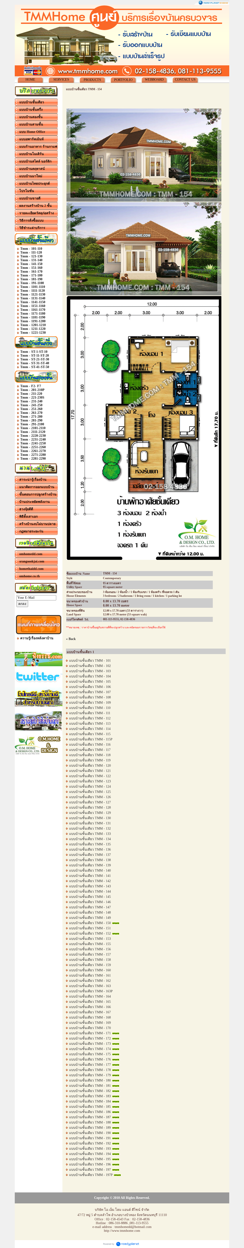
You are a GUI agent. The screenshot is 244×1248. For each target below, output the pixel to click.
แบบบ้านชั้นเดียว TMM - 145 (90, 897)
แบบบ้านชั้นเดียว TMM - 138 (90, 860)
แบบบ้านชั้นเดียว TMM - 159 (90, 965)
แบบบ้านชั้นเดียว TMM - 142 (90, 881)
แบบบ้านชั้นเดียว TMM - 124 (90, 786)
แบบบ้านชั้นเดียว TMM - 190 (90, 1133)
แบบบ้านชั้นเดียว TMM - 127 (90, 802)
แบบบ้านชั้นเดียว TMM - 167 (90, 1012)
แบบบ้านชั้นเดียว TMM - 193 (90, 1148)
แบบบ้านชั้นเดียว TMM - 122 (90, 776)
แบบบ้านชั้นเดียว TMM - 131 (90, 823)
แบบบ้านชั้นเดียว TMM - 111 (89, 713)
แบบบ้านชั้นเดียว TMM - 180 (90, 1080)
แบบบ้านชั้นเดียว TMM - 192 (90, 1143)
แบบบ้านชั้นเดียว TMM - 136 (90, 849)
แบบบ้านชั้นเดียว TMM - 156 (90, 949)
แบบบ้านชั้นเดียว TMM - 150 (90, 923)
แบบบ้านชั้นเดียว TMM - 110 (90, 708)
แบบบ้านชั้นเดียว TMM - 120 (90, 765)
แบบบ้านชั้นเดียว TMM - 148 (90, 912)
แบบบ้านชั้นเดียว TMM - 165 (90, 1002)
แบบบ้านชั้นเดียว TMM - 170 (90, 1028)
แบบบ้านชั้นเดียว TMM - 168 (90, 1017)
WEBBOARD (154, 79)
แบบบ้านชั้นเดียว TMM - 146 (90, 902)
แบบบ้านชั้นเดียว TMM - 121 (90, 771)
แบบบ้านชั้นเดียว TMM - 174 (90, 1049)
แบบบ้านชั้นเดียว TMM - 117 (90, 750)
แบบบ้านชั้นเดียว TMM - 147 (90, 907)
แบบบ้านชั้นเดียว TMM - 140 (90, 870)
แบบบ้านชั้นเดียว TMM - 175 (90, 1054)
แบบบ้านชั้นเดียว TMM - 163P (91, 991)
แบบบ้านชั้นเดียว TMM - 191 (90, 1138)
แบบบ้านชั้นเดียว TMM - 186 (90, 1112)
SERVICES (61, 79)
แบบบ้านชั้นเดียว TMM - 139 (90, 865)
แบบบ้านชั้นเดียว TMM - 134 (90, 839)
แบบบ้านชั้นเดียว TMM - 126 (90, 797)
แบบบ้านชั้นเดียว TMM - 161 (90, 975)
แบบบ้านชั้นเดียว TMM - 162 (90, 981)
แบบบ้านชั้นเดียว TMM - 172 (90, 1038)
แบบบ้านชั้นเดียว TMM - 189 (90, 1127)
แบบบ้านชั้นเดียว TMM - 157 (90, 954)
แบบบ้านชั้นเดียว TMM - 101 (90, 660)
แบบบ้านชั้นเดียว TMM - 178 (90, 1070)
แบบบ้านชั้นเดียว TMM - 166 (90, 1007)
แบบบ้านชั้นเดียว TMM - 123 (90, 781)
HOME (30, 79)
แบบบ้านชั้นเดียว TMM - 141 (90, 876)
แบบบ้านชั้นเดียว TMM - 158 (90, 960)
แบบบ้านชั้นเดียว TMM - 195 (90, 1159)
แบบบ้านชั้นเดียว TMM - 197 (90, 1169)
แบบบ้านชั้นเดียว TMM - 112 (90, 718)
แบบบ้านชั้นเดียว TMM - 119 (90, 760)
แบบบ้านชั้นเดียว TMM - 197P (90, 1175)
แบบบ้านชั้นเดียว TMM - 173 (90, 1043)
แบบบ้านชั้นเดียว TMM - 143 (90, 886)
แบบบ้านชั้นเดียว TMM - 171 (90, 1033)
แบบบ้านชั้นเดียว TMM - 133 (90, 834)
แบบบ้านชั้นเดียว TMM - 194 (90, 1154)
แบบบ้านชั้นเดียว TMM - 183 (90, 1096)
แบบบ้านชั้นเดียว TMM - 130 (90, 818)
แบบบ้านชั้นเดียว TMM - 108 (90, 697)
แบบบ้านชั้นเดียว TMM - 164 (90, 996)
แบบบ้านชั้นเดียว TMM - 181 (90, 1085)
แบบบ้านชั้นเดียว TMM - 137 (90, 855)
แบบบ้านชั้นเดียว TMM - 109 (90, 702)
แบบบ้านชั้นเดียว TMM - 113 (90, 723)
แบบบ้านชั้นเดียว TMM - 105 (90, 681)
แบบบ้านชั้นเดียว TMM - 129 (90, 813)
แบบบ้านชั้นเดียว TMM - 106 (90, 687)
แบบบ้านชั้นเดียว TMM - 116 (90, 744)
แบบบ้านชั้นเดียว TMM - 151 (90, 928)
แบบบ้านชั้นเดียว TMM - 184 (90, 1101)
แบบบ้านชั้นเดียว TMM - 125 (90, 792)
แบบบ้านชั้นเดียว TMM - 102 (90, 666)
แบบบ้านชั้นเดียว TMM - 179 (90, 1075)
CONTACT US (185, 79)
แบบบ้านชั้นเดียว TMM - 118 (90, 755)
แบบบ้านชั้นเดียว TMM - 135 (90, 844)
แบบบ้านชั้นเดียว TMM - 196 (90, 1164)
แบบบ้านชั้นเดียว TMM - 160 (90, 970)
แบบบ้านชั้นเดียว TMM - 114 (90, 729)
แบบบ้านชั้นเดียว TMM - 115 (90, 734)
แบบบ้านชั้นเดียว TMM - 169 (90, 1022)
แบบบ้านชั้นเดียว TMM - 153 (90, 939)
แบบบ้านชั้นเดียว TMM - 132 (90, 828)
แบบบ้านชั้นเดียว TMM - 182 (90, 1091)
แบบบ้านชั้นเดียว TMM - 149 (90, 918)
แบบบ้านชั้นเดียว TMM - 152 (90, 933)
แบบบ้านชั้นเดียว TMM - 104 (90, 676)
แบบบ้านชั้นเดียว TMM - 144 (90, 891)
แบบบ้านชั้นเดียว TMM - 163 (90, 986)
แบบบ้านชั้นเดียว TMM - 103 (90, 671)
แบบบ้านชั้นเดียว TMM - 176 (90, 1059)
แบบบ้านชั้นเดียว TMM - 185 (90, 1106)
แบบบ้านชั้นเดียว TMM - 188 (90, 1122)
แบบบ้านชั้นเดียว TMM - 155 (90, 944)
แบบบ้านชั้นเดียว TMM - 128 (90, 807)
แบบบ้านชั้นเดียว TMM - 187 (90, 1117)
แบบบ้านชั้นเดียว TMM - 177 (90, 1064)
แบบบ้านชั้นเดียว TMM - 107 (90, 692)
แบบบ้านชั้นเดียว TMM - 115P (90, 739)
